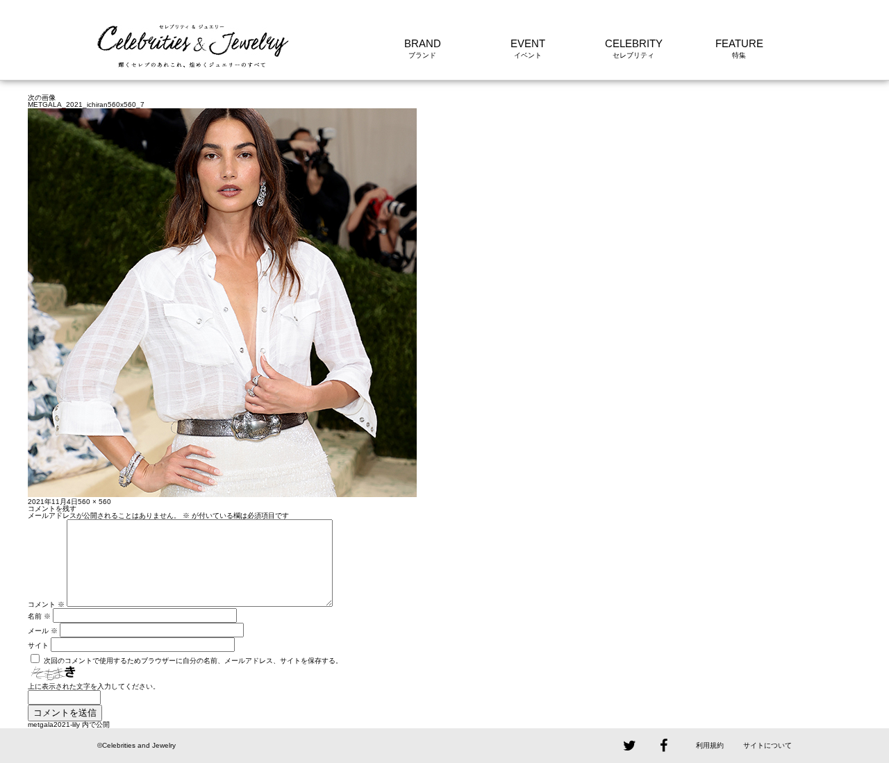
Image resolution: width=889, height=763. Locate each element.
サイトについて (767, 745)
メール (43, 631)
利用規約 (710, 745)
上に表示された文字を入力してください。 (94, 686)
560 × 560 (94, 501)
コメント (46, 604)
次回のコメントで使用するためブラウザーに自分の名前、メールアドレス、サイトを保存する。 (193, 660)
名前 (39, 616)
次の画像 (42, 97)
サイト (38, 645)
